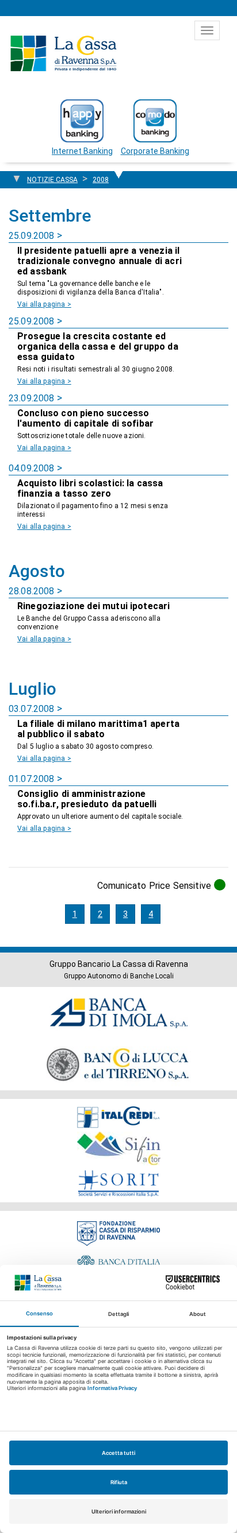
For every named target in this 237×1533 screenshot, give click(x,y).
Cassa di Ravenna (63, 53)
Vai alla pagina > (44, 304)
